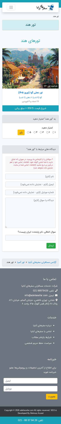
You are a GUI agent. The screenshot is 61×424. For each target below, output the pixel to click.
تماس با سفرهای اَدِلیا (41, 331)
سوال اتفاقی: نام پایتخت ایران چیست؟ (37, 232)
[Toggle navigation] (11, 7)
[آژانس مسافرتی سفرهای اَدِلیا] (42, 7)
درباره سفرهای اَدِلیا (42, 325)
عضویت (52, 396)
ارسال (51, 245)
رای (21, 132)
